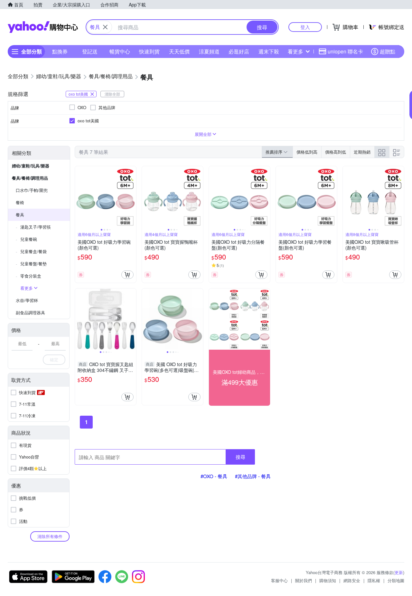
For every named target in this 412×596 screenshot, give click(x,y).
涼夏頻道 (209, 51)
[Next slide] (132, 197)
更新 (399, 572)
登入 (305, 27)
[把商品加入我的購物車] (127, 274)
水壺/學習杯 (27, 300)
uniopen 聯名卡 (345, 51)
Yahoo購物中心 (43, 27)
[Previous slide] (79, 197)
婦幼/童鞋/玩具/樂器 (30, 166)
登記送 (90, 51)
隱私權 (374, 580)
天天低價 (179, 51)
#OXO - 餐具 (214, 476)
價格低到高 (306, 152)
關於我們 (303, 580)
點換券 (60, 51)
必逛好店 (239, 51)
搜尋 (240, 456)
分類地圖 (396, 580)
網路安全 (351, 580)
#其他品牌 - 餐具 (253, 476)
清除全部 (112, 94)
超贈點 (387, 51)
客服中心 (279, 580)
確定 (54, 359)
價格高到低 (335, 152)
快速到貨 (149, 51)
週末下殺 (268, 51)
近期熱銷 (362, 152)
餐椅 (20, 202)
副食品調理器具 (30, 312)
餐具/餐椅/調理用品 (30, 178)
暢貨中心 (119, 51)
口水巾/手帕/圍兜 (32, 190)
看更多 (295, 51)
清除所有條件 (49, 536)
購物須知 (327, 580)
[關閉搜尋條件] (105, 27)
